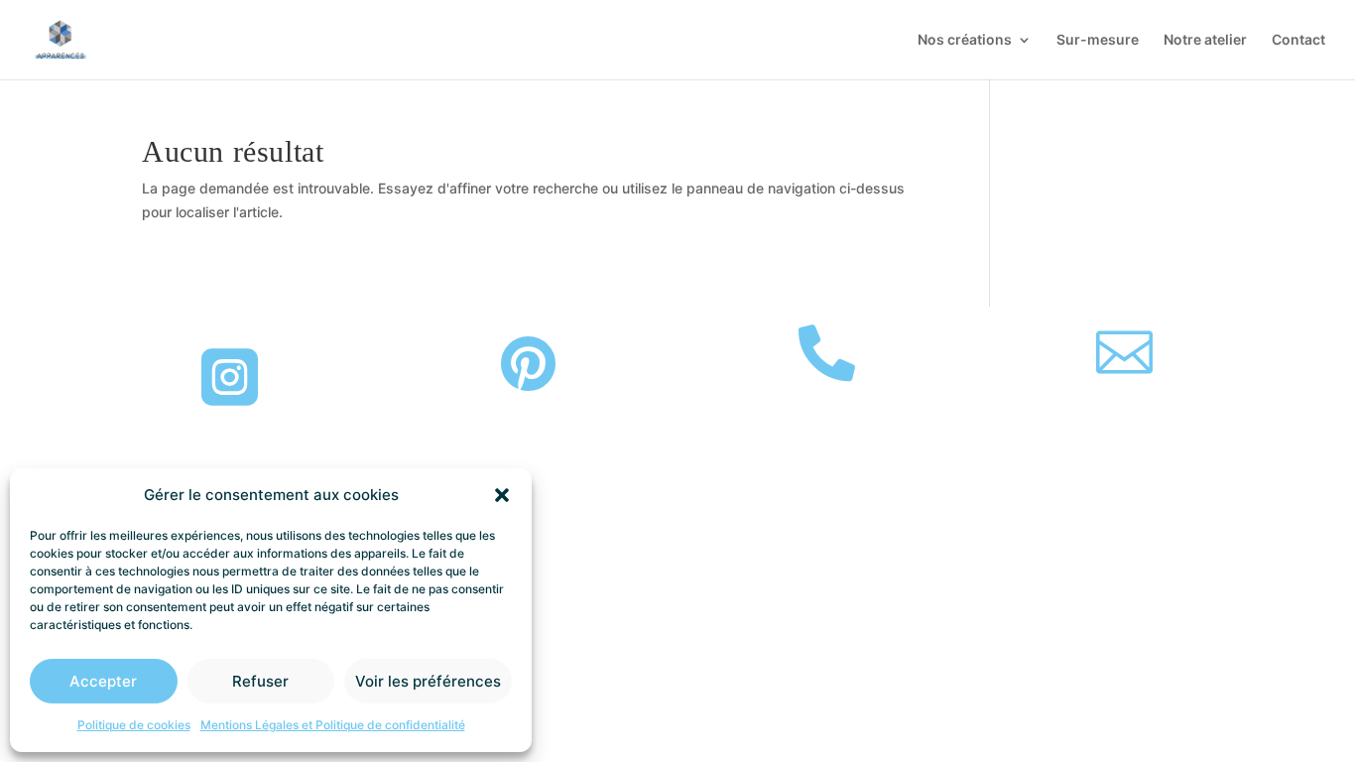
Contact (1298, 40)
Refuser (260, 681)
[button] (502, 495)
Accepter (103, 681)
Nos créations (965, 40)
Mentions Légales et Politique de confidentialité (332, 724)
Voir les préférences (428, 681)
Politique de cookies (133, 724)
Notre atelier (1205, 40)
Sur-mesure (1097, 40)
